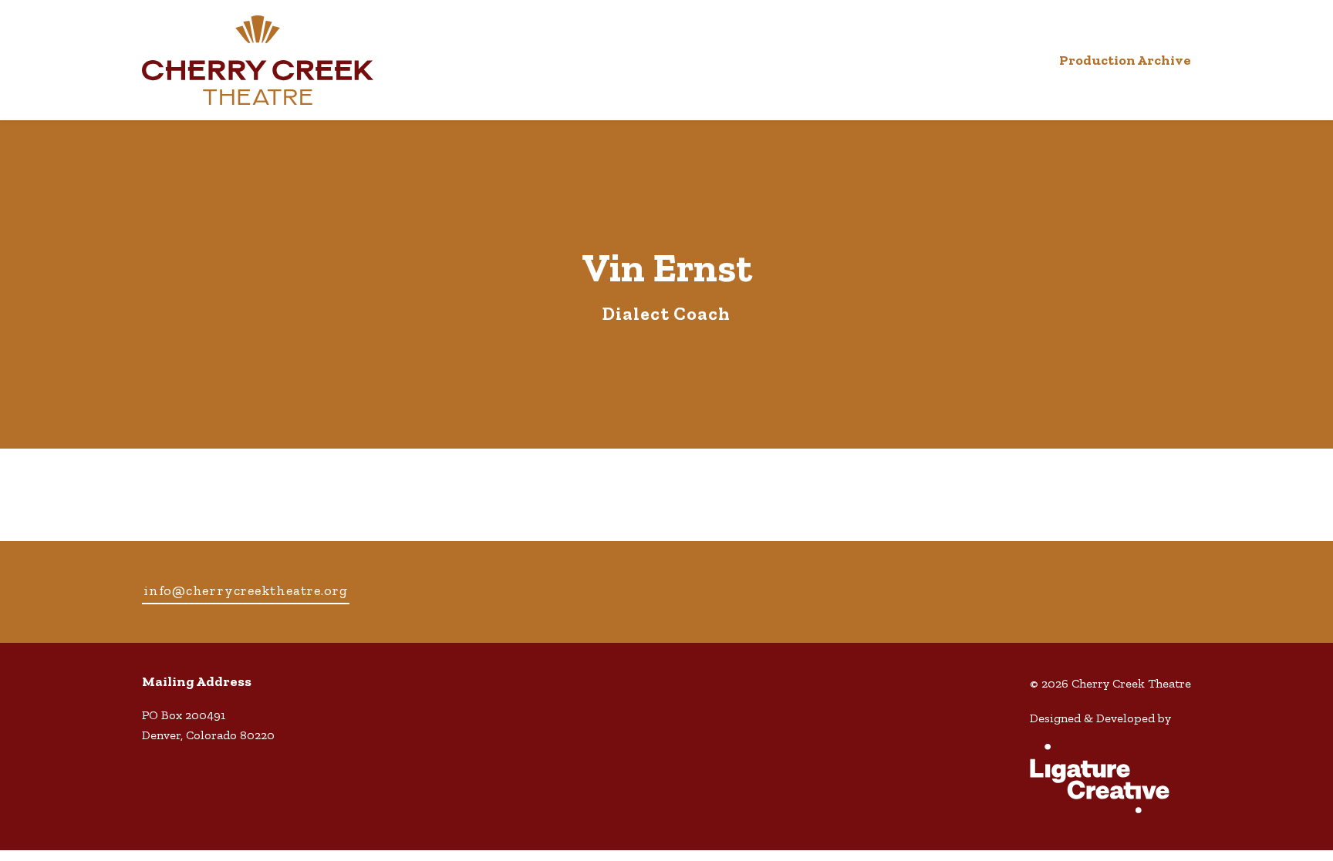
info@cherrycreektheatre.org (245, 590)
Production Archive (1125, 60)
